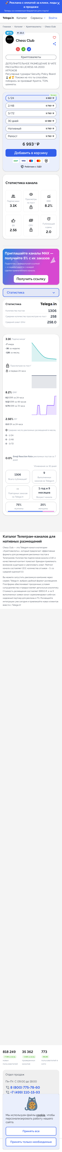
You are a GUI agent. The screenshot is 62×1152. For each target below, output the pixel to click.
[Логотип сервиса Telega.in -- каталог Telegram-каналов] (8, 18)
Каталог (22, 18)
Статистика (15, 292)
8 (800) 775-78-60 (25, 1087)
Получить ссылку (31, 279)
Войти (53, 18)
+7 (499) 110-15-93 (25, 1092)
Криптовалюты (33, 26)
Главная (7, 26)
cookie (40, 1115)
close (58, 3)
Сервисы (37, 18)
